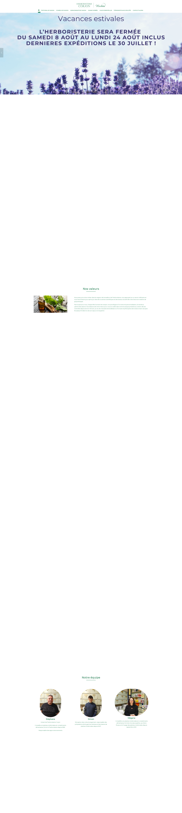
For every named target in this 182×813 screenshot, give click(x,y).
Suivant (180, 49)
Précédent (1, 49)
